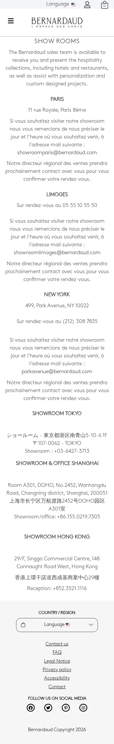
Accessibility (57, 678)
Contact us (57, 644)
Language (58, 4)
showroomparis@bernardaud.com (57, 153)
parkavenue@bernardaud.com (57, 372)
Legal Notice (57, 661)
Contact (57, 687)
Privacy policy (57, 670)
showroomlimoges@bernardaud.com (57, 253)
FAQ (57, 652)
